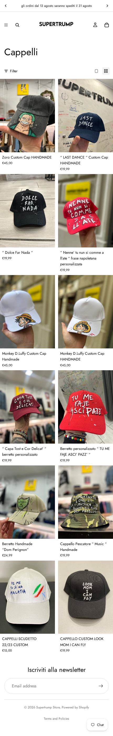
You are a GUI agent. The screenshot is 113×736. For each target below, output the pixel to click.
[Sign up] (100, 686)
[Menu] (6, 25)
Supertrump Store (48, 707)
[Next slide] (107, 6)
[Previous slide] (6, 6)
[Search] (17, 25)
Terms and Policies (56, 718)
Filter (14, 71)
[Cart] (106, 25)
